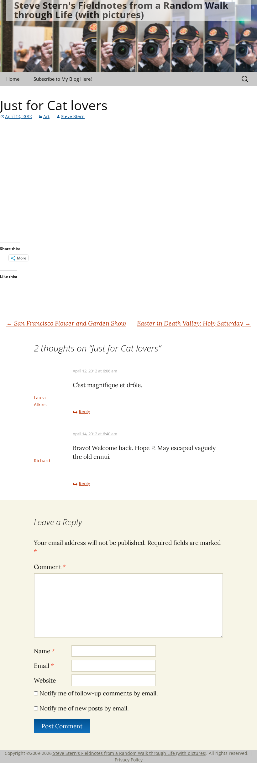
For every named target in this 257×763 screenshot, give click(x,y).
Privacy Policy (129, 760)
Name (44, 651)
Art (46, 116)
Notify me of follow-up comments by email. (98, 693)
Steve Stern (73, 116)
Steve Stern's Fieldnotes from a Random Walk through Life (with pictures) (129, 753)
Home (12, 79)
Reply (84, 411)
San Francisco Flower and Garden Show (66, 323)
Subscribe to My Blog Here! (63, 79)
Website (45, 680)
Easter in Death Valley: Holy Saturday (194, 323)
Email (44, 665)
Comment (50, 567)
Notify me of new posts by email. (84, 708)
